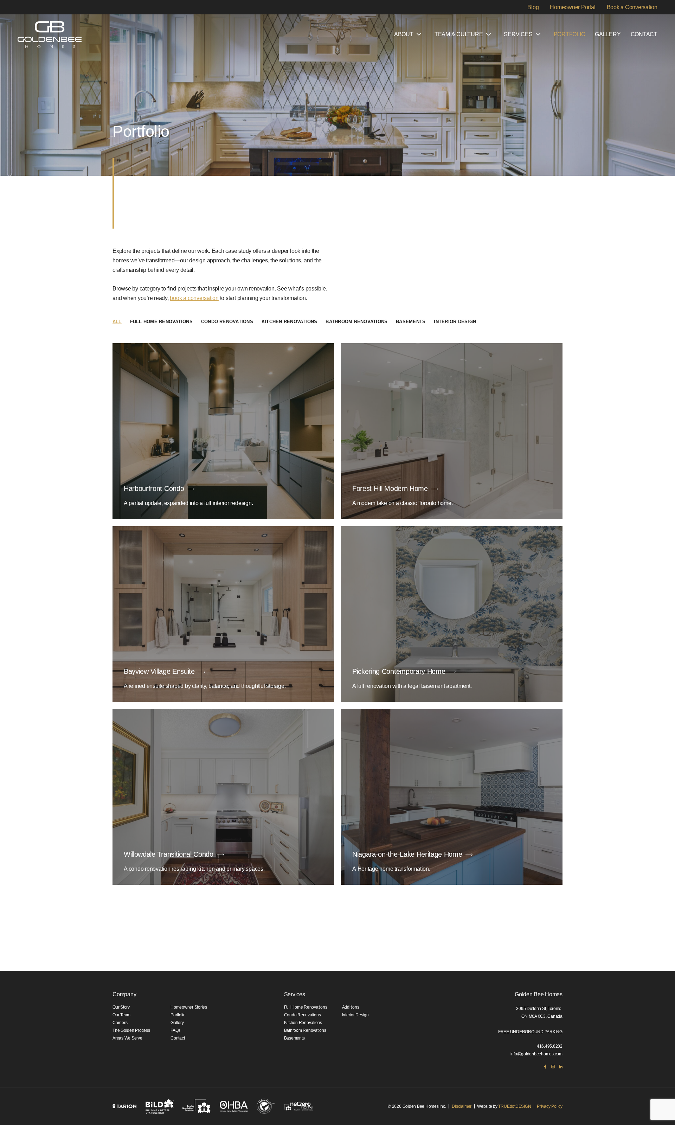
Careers (119, 1022)
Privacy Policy (549, 1106)
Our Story (121, 1007)
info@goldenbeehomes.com (536, 1054)
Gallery (608, 34)
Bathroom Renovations (356, 321)
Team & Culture (459, 34)
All (117, 321)
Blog (533, 7)
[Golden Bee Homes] (50, 34)
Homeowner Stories (189, 1007)
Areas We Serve (127, 1038)
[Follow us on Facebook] (545, 1067)
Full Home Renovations (161, 321)
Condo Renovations (227, 321)
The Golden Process (131, 1030)
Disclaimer (461, 1106)
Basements (410, 321)
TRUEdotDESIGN (514, 1106)
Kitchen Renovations (289, 321)
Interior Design (455, 321)
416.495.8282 (549, 1046)
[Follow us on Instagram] (553, 1067)
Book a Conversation (632, 7)
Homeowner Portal (572, 7)
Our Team (121, 1014)
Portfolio (569, 34)
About (403, 34)
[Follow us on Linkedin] (560, 1067)
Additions (350, 1007)
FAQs (175, 1030)
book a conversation (194, 298)
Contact (644, 34)
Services (518, 34)
